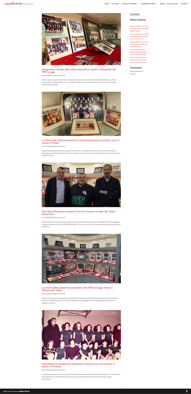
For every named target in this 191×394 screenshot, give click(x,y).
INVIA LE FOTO (172, 4)
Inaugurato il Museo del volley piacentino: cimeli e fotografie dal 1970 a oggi (79, 70)
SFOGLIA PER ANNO (129, 4)
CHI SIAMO (115, 4)
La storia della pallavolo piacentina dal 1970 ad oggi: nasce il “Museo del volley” (77, 289)
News (43, 75)
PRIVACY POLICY (24, 391)
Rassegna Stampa (51, 75)
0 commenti (61, 75)
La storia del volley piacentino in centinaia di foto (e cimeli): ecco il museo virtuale (80, 141)
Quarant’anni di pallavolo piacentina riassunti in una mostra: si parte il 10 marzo (78, 365)
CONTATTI (184, 4)
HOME (106, 4)
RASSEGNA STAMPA (148, 4)
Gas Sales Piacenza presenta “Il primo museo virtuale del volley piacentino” (78, 212)
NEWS (162, 4)
